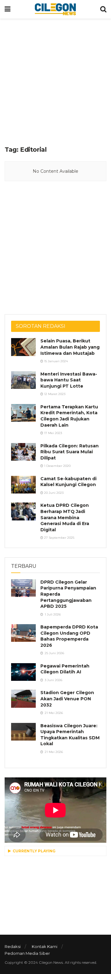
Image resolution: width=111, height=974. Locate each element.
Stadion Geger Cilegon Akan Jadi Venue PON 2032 (67, 698)
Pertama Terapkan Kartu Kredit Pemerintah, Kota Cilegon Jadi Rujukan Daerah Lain (69, 416)
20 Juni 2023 (53, 493)
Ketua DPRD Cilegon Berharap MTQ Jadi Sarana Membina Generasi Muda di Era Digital (64, 517)
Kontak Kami (44, 946)
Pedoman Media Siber (27, 953)
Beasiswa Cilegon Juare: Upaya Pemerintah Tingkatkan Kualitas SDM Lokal (70, 735)
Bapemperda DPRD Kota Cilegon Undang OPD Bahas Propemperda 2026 (69, 636)
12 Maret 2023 (54, 394)
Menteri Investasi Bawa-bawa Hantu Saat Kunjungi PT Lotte (68, 380)
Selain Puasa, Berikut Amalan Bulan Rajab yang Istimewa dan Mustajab (70, 347)
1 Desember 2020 (57, 466)
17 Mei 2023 (52, 433)
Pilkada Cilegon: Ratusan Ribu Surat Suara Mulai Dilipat (69, 452)
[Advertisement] (55, 80)
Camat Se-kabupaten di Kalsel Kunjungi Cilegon (68, 482)
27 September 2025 (58, 538)
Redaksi (13, 946)
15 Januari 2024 (55, 361)
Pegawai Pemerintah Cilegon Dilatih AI (64, 669)
